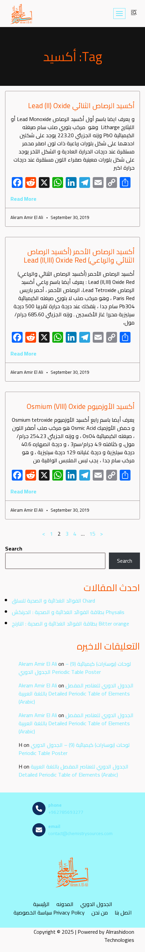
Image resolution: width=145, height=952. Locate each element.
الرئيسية (41, 904)
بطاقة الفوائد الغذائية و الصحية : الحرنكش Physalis (68, 612)
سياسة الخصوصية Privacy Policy (49, 912)
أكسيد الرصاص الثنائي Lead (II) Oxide (81, 105)
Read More (23, 199)
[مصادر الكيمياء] (21, 13)
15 (92, 534)
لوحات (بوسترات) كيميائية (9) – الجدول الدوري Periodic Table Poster (75, 668)
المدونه (65, 904)
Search (13, 548)
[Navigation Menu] (119, 13)
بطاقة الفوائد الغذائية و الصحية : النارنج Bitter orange (70, 623)
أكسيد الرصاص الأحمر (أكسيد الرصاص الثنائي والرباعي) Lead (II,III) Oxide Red (79, 256)
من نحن (99, 912)
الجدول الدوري (96, 904)
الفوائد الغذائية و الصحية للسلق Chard (53, 600)
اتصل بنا (123, 912)
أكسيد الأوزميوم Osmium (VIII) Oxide (81, 406)
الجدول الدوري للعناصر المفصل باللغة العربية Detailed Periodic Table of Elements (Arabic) (76, 693)
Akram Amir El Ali (38, 664)
